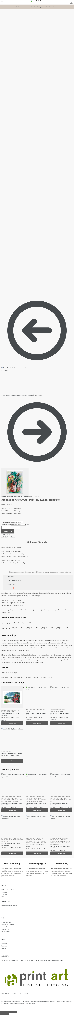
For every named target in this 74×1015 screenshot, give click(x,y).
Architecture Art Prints (57, 709)
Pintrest (3, 948)
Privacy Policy (5, 931)
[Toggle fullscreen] (6, 1012)
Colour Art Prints (11, 798)
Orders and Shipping (7, 922)
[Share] (11, 1012)
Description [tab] (11, 576)
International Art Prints (38, 842)
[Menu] (4, 2)
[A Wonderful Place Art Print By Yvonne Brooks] (61, 784)
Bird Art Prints (30, 709)
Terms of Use (5, 929)
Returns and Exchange (7, 924)
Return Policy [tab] (11, 584)
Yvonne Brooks (68, 807)
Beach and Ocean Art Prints (9, 710)
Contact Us (4, 927)
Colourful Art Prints (7, 711)
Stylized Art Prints (12, 801)
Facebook (4, 943)
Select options (12, 723)
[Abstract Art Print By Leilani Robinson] (12, 697)
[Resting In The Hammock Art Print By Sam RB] (12, 784)
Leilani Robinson (10, 537)
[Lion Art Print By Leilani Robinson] (12, 739)
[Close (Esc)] (15, 1012)
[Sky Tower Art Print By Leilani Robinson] (61, 697)
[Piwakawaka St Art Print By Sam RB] (37, 784)
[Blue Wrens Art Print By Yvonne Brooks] (37, 826)
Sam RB (17, 807)
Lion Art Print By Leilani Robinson (11, 753)
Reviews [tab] (11, 588)
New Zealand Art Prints (62, 842)
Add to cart (8, 531)
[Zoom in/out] (2, 1012)
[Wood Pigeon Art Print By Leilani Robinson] (37, 697)
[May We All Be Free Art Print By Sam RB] (61, 826)
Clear (27, 524)
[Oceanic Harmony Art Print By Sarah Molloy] (12, 826)
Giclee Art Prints (11, 839)
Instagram (4, 946)
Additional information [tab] (14, 580)
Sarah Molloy (18, 847)
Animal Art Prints (6, 751)
